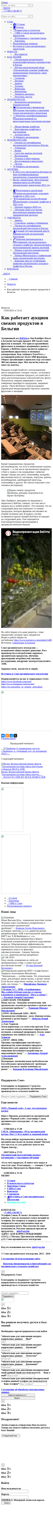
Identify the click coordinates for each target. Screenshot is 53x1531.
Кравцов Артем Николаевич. (30, 928)
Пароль (5, 1494)
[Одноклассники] (7, 735)
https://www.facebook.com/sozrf (16, 681)
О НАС (10, 22)
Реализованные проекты (25, 43)
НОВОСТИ (12, 52)
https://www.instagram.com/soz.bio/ (17, 684)
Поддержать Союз (38, 1096)
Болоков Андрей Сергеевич (19, 997)
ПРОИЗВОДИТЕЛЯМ (17, 140)
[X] (15, 735)
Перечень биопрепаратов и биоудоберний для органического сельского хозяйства (26, 1265)
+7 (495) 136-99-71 (13, 1212)
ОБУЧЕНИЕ (13, 169)
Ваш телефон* (11, 1384)
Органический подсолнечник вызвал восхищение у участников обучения (20, 1156)
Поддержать (7, 1296)
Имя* (29, 1339)
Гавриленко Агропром (23, 642)
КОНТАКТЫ (13, 269)
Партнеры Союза (16, 1186)
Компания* (32, 1364)
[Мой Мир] (11, 735)
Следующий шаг (10, 1435)
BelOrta (24, 338)
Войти (17, 1398)
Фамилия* (31, 1347)
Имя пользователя (11, 1488)
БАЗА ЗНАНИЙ (14, 57)
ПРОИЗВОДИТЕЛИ (16, 99)
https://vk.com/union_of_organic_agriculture (21, 687)
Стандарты (13, 1194)
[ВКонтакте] (3, 735)
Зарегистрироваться (17, 1395)
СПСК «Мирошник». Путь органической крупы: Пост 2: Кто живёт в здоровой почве (24, 1132)
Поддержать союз (16, 1202)
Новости (11, 284)
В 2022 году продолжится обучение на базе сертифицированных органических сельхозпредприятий (32, 174)
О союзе (11, 1180)
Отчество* (31, 1356)
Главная (13, 279)
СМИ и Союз (14, 1188)
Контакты (12, 1191)
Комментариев (8, 738)
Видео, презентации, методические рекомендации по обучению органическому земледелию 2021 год (31, 182)
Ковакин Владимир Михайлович (30, 1069)
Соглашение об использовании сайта (20, 1258)
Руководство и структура (20, 1183)
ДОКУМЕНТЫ (14, 218)
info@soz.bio (23, 1231)
